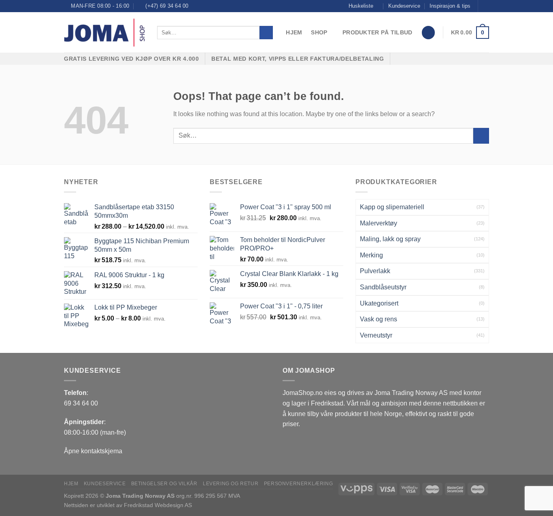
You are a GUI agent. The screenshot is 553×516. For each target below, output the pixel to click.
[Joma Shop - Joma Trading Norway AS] (104, 32)
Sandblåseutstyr (383, 287)
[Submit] (266, 33)
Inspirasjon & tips (450, 6)
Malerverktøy (378, 223)
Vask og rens (378, 319)
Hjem (294, 32)
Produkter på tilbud (377, 32)
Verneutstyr (376, 335)
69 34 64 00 (81, 403)
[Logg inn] (428, 32)
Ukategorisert (379, 303)
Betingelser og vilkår (164, 483)
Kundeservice (404, 6)
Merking (371, 255)
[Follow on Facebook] (485, 6)
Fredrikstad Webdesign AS (158, 505)
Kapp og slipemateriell (392, 207)
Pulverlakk (375, 271)
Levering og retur (230, 483)
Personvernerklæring (298, 483)
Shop (319, 32)
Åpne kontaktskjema (93, 451)
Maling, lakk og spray (390, 239)
